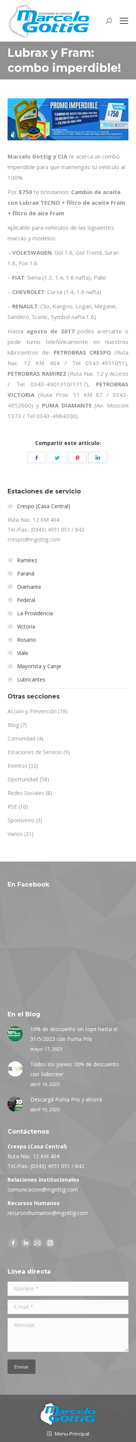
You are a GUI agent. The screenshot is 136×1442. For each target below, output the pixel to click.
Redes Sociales (26, 792)
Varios (15, 833)
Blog (13, 724)
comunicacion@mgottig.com (43, 1189)
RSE (12, 806)
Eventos (17, 765)
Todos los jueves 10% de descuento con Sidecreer (74, 1069)
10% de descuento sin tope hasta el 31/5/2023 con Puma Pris (73, 1033)
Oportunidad (23, 779)
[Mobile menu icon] (123, 20)
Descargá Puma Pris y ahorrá (66, 1099)
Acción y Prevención (32, 711)
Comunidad (22, 738)
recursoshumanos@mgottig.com (48, 1212)
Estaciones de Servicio (35, 752)
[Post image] (15, 1033)
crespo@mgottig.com (34, 539)
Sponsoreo (21, 820)
